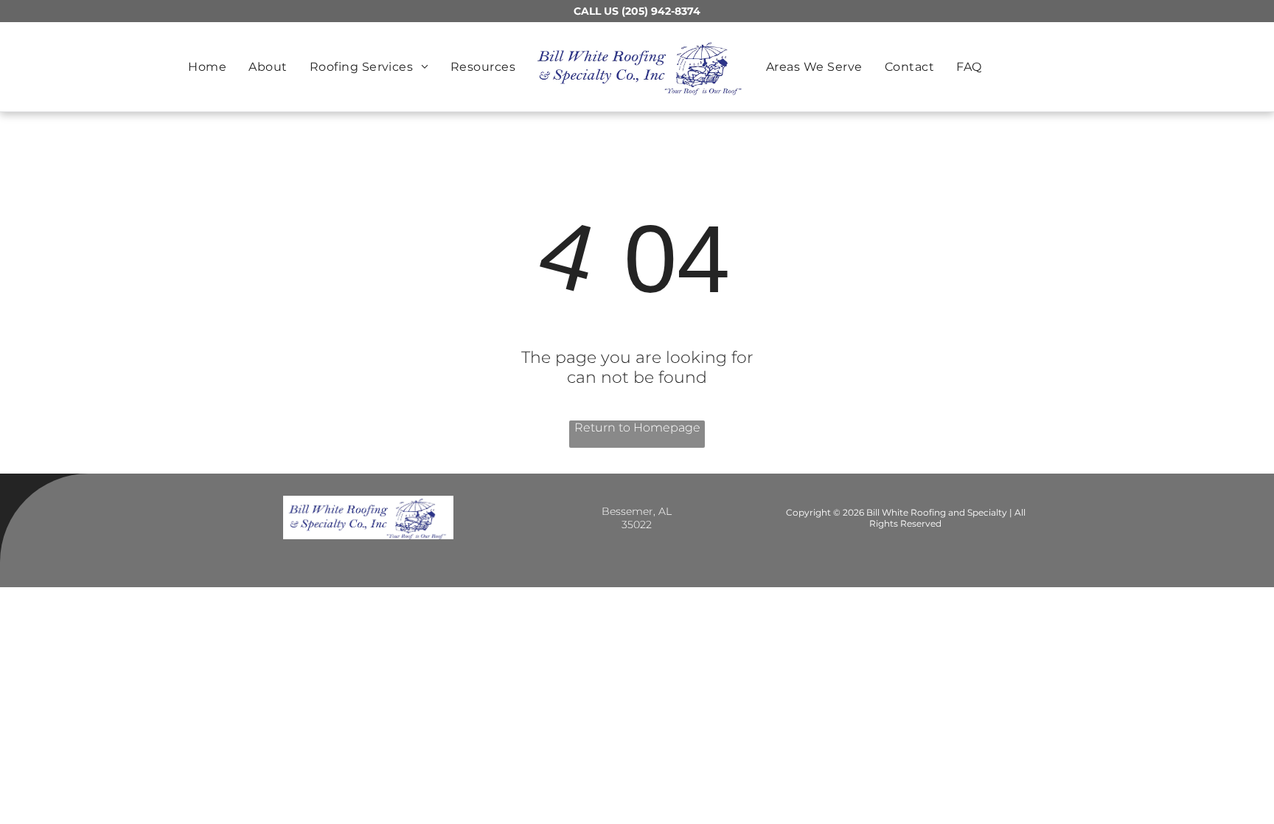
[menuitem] (207, 66)
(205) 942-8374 (661, 11)
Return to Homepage (637, 427)
